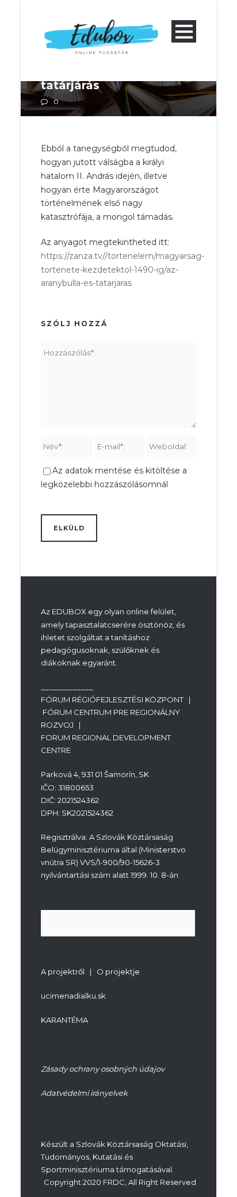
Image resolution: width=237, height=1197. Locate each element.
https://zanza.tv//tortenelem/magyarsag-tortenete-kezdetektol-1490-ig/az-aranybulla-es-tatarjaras (122, 270)
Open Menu (183, 31)
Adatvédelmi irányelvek (84, 1092)
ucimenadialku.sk (73, 995)
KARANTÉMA (64, 1019)
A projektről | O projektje (90, 971)
